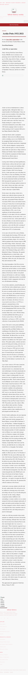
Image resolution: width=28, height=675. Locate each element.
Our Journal (2, 629)
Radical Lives (3, 646)
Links (1, 664)
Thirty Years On (3, 626)
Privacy (1, 672)
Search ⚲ (18, 5)
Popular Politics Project (5, 641)
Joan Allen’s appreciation (12, 39)
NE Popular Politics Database (6, 644)
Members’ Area (4, 5)
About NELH (2, 624)
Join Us (1, 633)
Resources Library (4, 649)
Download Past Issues (5, 631)
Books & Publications (4, 657)
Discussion (12, 5)
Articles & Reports (4, 654)
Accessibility (6, 672)
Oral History (2, 639)
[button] (26, 21)
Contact (11, 672)
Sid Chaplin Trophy (4, 659)
